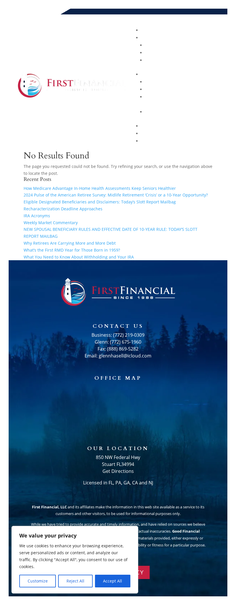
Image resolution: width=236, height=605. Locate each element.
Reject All (75, 581)
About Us (205, 37)
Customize (38, 581)
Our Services (199, 52)
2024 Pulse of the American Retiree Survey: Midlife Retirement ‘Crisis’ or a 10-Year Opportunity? (116, 195)
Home (210, 30)
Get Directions (118, 471)
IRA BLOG (205, 89)
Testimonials (199, 126)
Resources (203, 74)
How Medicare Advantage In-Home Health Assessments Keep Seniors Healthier (100, 188)
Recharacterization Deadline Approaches (63, 208)
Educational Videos (190, 82)
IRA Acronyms (37, 215)
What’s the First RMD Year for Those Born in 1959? (72, 250)
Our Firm (205, 60)
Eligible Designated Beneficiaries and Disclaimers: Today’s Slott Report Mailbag (100, 202)
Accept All (112, 581)
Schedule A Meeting (190, 141)
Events (208, 133)
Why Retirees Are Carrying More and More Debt (70, 243)
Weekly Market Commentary (51, 222)
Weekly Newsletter (191, 112)
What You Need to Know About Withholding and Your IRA (79, 257)
